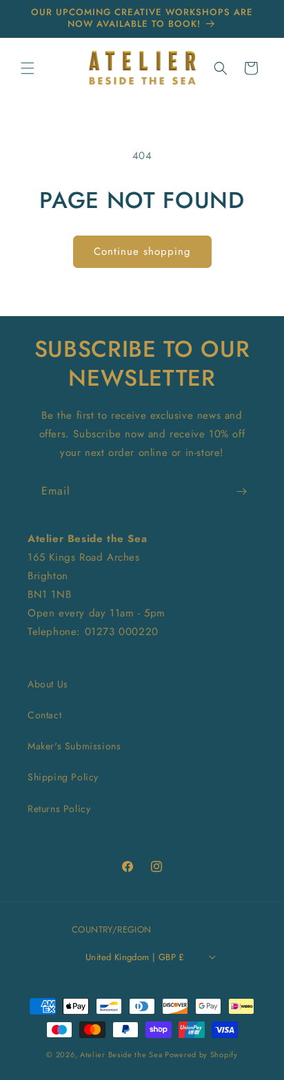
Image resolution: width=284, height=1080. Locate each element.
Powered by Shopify (201, 1054)
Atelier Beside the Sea (121, 1054)
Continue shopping (142, 251)
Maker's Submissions (74, 746)
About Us (48, 684)
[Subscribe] (241, 491)
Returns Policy (59, 809)
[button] (27, 68)
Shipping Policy (63, 777)
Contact (44, 715)
